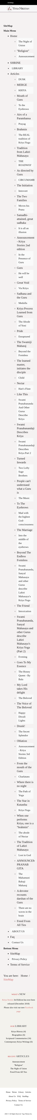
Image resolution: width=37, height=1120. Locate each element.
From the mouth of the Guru (24, 767)
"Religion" (23, 50)
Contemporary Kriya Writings (19, 1042)
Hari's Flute (24, 388)
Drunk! (21, 726)
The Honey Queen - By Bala (24, 675)
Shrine (14, 1092)
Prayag (22, 123)
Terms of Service (20, 964)
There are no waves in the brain (24, 911)
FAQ (19, 1096)
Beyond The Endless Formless (24, 556)
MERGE (22, 84)
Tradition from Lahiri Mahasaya (23, 151)
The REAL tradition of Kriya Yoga (24, 138)
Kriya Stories (7, 1000)
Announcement (26, 56)
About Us (12, 1096)
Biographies (18, 1035)
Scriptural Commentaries (18, 1038)
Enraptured (24, 336)
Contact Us (17, 942)
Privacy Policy (19, 959)
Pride (20, 331)
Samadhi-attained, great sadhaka (25, 218)
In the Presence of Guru (24, 258)
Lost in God (24, 855)
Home (13, 36)
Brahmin (22, 129)
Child (21, 377)
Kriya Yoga (24, 810)
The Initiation (25, 185)
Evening (22, 656)
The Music (24, 498)
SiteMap (15, 953)
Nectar (20, 383)
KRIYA (22, 90)
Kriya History (18, 1031)
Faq (12, 936)
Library (21, 1092)
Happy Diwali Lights (21, 716)
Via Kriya (23, 288)
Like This (22, 394)
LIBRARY (17, 68)
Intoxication (24, 611)
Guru (20, 267)
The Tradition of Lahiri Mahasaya (24, 845)
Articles (14, 73)
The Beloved (25, 698)
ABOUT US (18, 931)
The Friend (23, 605)
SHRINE (15, 62)
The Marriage (24, 530)
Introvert (23, 190)
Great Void (23, 282)
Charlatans (24, 776)
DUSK (21, 79)
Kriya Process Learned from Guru (25, 312)
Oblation (22, 740)
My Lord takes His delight (22, 688)
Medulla (22, 303)
